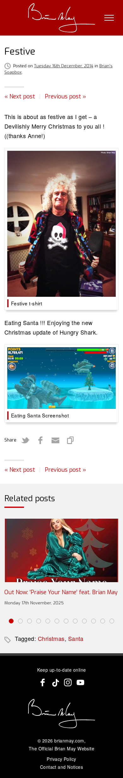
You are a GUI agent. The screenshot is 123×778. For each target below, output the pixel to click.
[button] (11, 621)
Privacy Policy (61, 759)
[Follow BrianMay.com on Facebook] (42, 682)
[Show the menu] (109, 17)
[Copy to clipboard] (70, 440)
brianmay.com (69, 740)
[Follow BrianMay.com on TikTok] (55, 682)
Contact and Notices (61, 767)
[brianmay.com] (61, 18)
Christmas (51, 638)
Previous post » (65, 96)
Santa (76, 638)
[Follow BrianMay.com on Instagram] (68, 682)
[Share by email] (55, 440)
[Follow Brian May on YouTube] (80, 682)
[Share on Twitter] (25, 440)
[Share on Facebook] (40, 440)
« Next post (19, 96)
